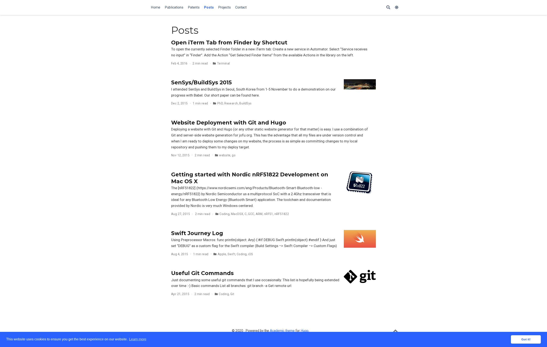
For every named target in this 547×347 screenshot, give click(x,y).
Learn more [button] (137, 339)
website (224, 155)
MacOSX (237, 214)
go (233, 155)
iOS (250, 254)
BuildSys (245, 103)
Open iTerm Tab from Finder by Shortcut (229, 42)
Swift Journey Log (197, 233)
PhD (220, 103)
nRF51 (268, 214)
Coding (224, 214)
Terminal (223, 63)
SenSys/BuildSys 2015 (201, 82)
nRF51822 (282, 214)
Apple (222, 254)
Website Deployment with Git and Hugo (228, 122)
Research (231, 103)
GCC (251, 214)
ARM (259, 214)
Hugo (305, 331)
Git (232, 294)
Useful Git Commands (202, 273)
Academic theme (282, 331)
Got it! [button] (526, 339)
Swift (231, 254)
